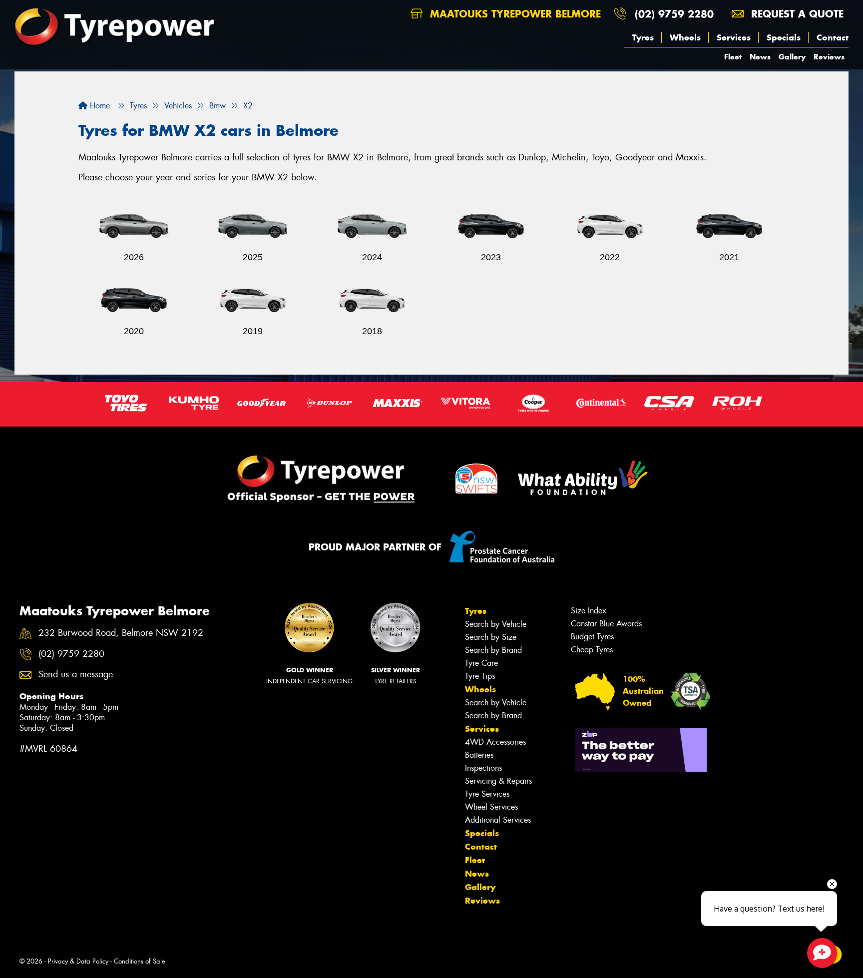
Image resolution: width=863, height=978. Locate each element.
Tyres (643, 37)
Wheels (685, 37)
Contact (833, 37)
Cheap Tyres (592, 649)
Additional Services (498, 820)
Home (98, 105)
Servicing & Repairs (498, 781)
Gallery (792, 56)
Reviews (829, 56)
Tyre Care (481, 663)
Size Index (588, 610)
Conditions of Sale (139, 961)
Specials (784, 37)
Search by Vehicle (495, 624)
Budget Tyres (592, 636)
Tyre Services (487, 794)
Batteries (479, 755)
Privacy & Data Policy (78, 961)
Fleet (733, 56)
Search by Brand (493, 650)
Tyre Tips (480, 676)
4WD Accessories (495, 742)
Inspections (483, 768)
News (760, 56)
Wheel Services (491, 807)
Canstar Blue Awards (606, 623)
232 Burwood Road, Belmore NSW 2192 (120, 633)
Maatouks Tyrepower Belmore (514, 13)
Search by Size (490, 637)
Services (734, 37)
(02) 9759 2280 (674, 13)
